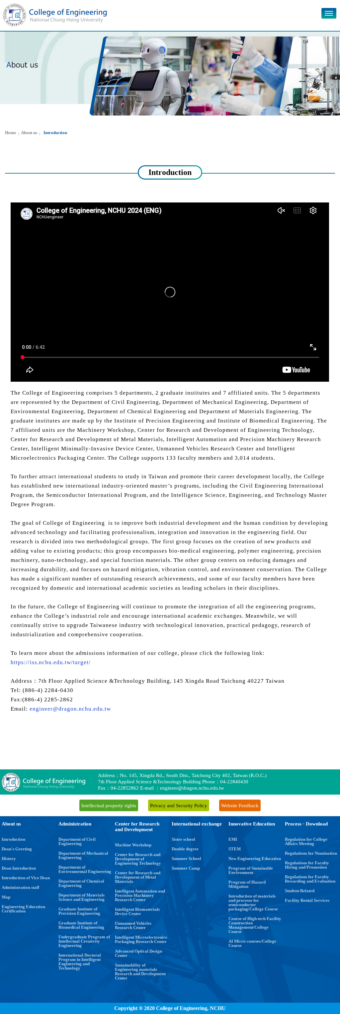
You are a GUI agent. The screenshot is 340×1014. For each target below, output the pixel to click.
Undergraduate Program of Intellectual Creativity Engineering (84, 941)
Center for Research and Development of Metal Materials (137, 877)
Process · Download (306, 823)
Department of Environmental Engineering (84, 869)
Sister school (183, 839)
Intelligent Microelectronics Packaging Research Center (141, 939)
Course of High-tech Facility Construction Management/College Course (254, 925)
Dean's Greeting (17, 848)
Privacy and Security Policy (178, 805)
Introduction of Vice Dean (26, 877)
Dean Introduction (19, 868)
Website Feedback (240, 805)
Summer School (186, 858)
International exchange (197, 823)
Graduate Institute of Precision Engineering (79, 911)
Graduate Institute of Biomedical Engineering (81, 925)
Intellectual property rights (108, 805)
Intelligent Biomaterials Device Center (137, 911)
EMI (232, 839)
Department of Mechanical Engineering (83, 855)
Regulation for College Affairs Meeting (306, 841)
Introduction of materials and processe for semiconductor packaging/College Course (253, 902)
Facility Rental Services (307, 900)
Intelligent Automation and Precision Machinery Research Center (140, 895)
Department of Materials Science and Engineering (81, 897)
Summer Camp (186, 868)
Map (6, 897)
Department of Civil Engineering (77, 841)
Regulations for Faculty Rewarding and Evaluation (310, 879)
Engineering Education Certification (23, 908)
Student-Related (299, 890)
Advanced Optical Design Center (138, 953)
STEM (234, 848)
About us (11, 823)
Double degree (185, 848)
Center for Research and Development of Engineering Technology (138, 859)
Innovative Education (251, 823)
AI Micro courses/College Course (252, 943)
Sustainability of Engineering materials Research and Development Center (140, 971)
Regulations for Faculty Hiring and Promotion (307, 865)
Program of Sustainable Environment (250, 870)
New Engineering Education (254, 858)
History (9, 858)
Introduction (13, 839)
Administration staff (20, 887)
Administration (74, 823)
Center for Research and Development (137, 826)
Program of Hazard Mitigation (247, 884)
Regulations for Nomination (311, 853)
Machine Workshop (133, 844)
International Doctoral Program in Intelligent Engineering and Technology (79, 962)
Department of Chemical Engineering (81, 883)
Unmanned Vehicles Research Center (133, 925)
